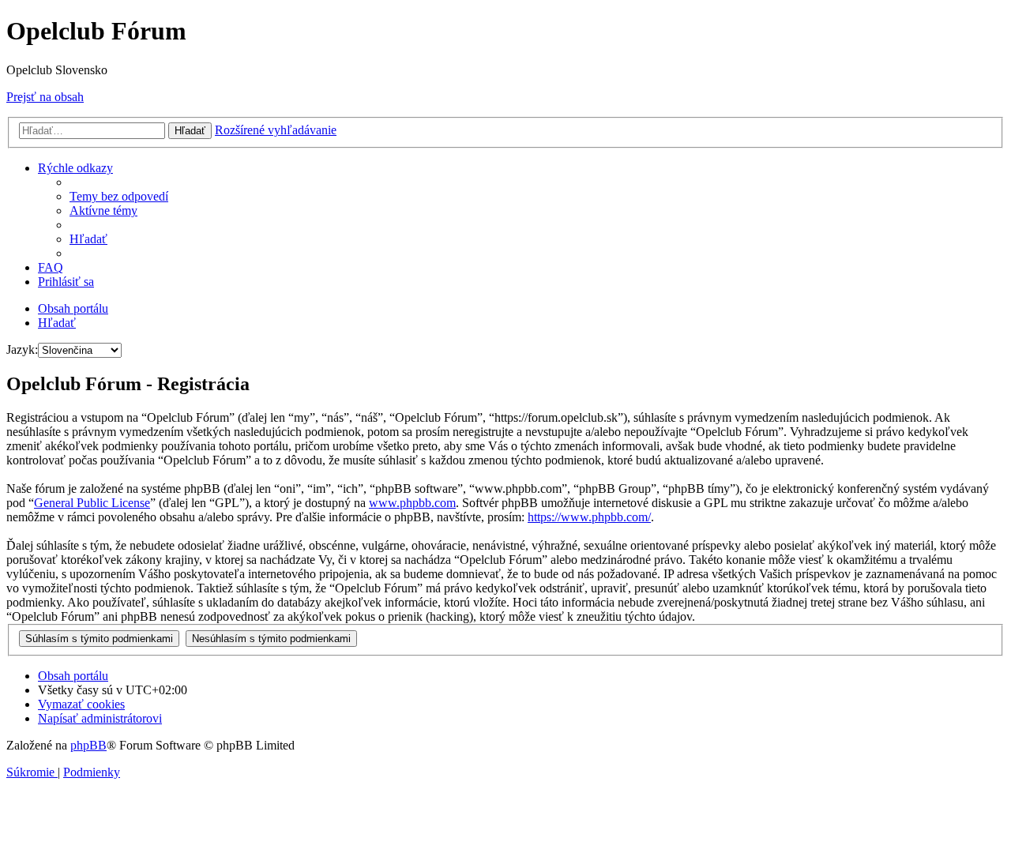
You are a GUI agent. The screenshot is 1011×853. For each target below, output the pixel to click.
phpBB (88, 745)
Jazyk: (22, 349)
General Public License (92, 502)
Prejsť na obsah (45, 96)
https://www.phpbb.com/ (589, 517)
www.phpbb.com (412, 502)
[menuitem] (119, 196)
